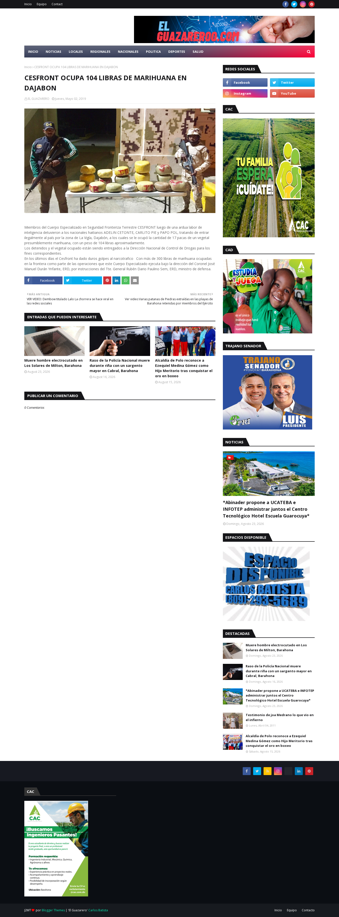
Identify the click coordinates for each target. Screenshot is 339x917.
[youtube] (292, 93)
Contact (57, 4)
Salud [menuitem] (198, 51)
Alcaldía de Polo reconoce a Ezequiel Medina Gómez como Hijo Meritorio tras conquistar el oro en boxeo (183, 368)
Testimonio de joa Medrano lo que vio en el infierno (280, 717)
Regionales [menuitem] (100, 51)
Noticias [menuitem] (53, 51)
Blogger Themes (53, 910)
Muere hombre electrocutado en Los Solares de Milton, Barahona (53, 363)
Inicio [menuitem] (33, 51)
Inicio (28, 4)
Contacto (308, 910)
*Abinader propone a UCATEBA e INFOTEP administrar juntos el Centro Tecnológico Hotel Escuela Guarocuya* (266, 509)
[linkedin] (299, 771)
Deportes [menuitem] (176, 51)
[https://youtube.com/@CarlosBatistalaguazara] (288, 771)
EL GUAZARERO (38, 99)
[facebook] (285, 4)
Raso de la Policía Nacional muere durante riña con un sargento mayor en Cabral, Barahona (120, 365)
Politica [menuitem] (153, 51)
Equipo (42, 4)
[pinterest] (311, 4)
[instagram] (303, 4)
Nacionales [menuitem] (128, 51)
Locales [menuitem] (76, 51)
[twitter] (294, 4)
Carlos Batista (98, 910)
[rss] (267, 771)
